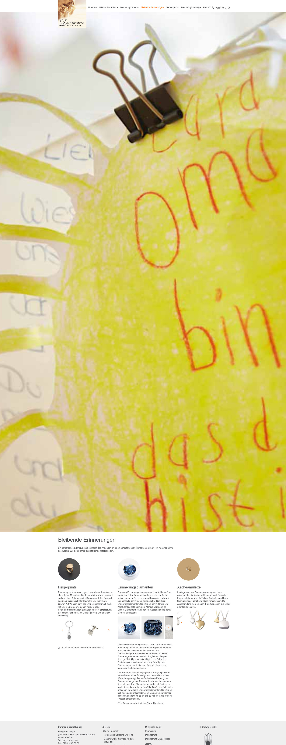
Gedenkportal (172, 7)
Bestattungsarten (128, 7)
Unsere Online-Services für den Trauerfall (119, 740)
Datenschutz (151, 734)
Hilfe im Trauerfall (107, 7)
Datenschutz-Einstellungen (157, 738)
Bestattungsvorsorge (191, 7)
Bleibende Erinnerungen (152, 7)
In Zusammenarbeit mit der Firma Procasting (82, 647)
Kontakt (206, 7)
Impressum (150, 730)
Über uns (92, 7)
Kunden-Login (154, 726)
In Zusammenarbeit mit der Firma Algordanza (142, 703)
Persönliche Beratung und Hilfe (118, 734)
